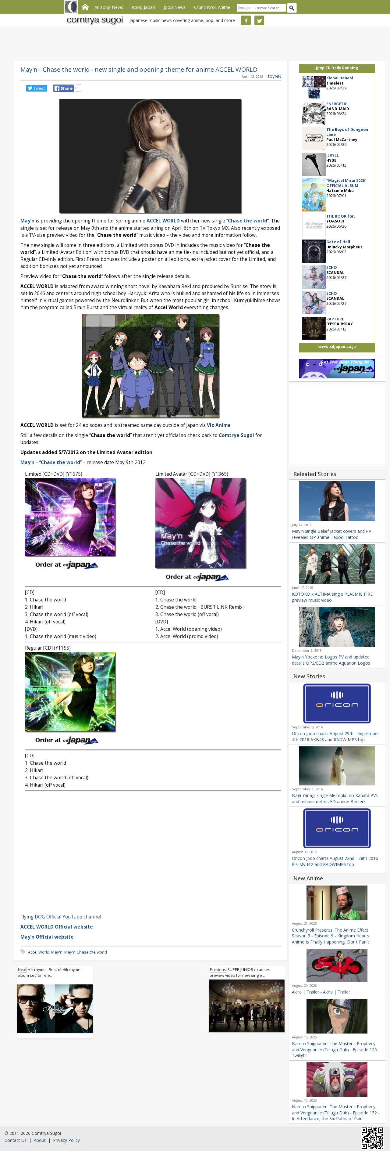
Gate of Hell (338, 241)
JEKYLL (332, 155)
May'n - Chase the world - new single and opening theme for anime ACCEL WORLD (138, 69)
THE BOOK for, (340, 216)
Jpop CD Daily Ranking (337, 67)
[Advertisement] (193, 42)
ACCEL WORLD (163, 221)
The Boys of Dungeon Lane (347, 132)
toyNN (274, 76)
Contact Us (16, 1140)
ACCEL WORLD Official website (56, 927)
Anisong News (108, 7)
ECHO (331, 267)
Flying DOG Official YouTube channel (60, 917)
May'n (56, 952)
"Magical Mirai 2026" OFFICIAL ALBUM (346, 183)
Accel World (38, 952)
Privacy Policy (66, 1140)
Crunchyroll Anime (212, 7)
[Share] (57, 88)
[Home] (85, 6)
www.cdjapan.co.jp (337, 346)
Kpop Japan (143, 7)
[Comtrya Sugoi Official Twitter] (259, 20)
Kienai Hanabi (339, 78)
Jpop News (175, 7)
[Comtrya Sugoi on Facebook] (246, 20)
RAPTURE (335, 319)
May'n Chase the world (85, 952)
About (40, 1140)
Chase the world (247, 221)
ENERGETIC (336, 103)
